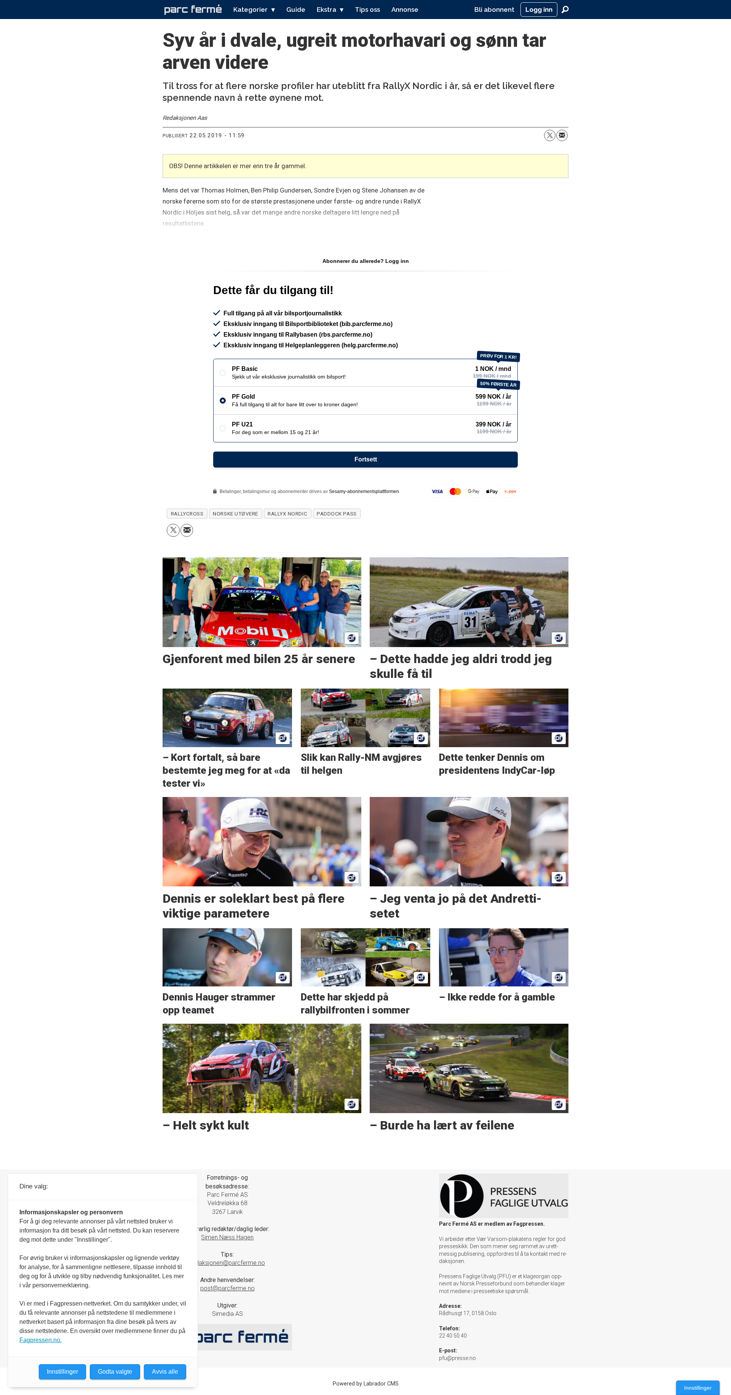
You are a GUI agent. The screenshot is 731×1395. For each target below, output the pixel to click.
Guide (295, 9)
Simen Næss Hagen (227, 1237)
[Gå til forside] (193, 9)
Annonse (404, 9)
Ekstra (326, 9)
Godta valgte (115, 1371)
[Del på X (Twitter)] (549, 135)
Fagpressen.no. (40, 1340)
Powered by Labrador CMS (366, 1384)
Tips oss (367, 9)
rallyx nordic (287, 514)
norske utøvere (235, 514)
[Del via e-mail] (562, 135)
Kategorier (250, 9)
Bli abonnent (494, 9)
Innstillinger (698, 1388)
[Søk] (565, 9)
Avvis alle (165, 1371)
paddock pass (337, 514)
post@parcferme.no (227, 1288)
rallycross (187, 514)
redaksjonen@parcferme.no (227, 1262)
